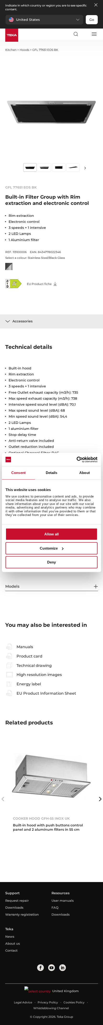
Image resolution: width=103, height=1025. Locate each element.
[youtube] (51, 967)
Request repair (17, 900)
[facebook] (40, 967)
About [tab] (84, 473)
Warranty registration (22, 914)
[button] (44, 20)
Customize (49, 548)
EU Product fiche (39, 284)
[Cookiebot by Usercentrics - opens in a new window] (76, 459)
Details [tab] (51, 473)
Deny (51, 562)
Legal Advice (23, 1002)
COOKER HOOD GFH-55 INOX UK (41, 818)
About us (12, 943)
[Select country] (85, 34)
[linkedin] (62, 967)
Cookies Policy (74, 1002)
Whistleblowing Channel (51, 1008)
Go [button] (91, 20)
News (9, 936)
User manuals (63, 900)
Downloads (14, 907)
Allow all (51, 534)
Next (85, 168)
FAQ (55, 907)
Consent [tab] (18, 473)
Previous (2, 799)
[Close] (96, 5)
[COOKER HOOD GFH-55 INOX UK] (52, 777)
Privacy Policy (48, 1002)
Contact (11, 950)
